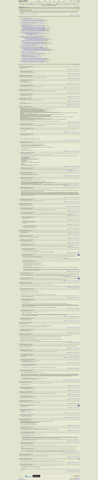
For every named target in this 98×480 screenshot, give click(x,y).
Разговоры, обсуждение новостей (25, 7)
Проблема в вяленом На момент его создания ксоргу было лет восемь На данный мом (32, 59)
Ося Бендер (41, 23)
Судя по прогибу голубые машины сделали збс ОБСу (28, 18)
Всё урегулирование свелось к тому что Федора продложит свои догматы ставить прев (30, 53)
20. (21, 248)
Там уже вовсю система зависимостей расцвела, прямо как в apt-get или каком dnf (33, 33)
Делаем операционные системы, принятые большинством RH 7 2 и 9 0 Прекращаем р (30, 25)
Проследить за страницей (22, 479)
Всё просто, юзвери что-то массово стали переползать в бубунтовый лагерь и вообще (32, 50)
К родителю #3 (70, 87)
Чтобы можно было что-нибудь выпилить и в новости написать (32, 38)
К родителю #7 (70, 166)
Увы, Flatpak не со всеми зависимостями (26, 44)
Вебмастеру (77, 479)
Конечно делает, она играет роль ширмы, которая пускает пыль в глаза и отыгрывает (32, 30)
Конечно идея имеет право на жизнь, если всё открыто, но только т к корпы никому (36, 39)
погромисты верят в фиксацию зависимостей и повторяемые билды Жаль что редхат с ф (33, 49)
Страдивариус (41, 47)
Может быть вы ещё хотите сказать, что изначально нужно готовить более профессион (33, 43)
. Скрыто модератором (23, 102)
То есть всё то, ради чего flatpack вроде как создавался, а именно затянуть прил (29, 47)
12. (19, 230)
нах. (42, 40)
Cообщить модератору (77, 69)
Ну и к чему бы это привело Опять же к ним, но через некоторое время (30, 20)
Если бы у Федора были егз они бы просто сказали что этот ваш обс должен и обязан (30, 36)
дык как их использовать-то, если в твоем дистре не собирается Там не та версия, (31, 58)
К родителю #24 (70, 316)
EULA (44, 27)
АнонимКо (47, 39)
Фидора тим (43, 30)
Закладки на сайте (21, 478)
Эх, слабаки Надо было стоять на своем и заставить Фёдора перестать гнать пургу (30, 23)
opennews (24, 10)
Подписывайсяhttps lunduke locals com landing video (28, 56)
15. (19, 235)
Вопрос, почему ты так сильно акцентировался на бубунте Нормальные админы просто (32, 29)
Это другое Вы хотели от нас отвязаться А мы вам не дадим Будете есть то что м (31, 48)
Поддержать (74, 479)
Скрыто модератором (24, 24)
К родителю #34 (70, 357)
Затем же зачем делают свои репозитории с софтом (28, 37)
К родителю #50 (70, 417)
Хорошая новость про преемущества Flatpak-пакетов (26, 32)
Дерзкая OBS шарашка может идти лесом (27, 22)
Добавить (71, 479)
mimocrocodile (43, 53)
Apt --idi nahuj (27, 34)
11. (20, 123)
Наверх (73, 69)
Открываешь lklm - (24, 55)
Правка (71, 69)
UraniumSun (42, 19)
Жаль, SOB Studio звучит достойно (24, 51)
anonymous (46, 49)
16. (20, 239)
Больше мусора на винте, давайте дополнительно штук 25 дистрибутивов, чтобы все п (30, 45)
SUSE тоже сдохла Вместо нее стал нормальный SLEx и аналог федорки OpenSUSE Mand (32, 27)
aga (23, 401)
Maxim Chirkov (77, 478)
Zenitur (41, 25)
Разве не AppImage (24, 26)
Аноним (36, 18)
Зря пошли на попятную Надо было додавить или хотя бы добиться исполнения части (30, 19)
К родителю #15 (70, 276)
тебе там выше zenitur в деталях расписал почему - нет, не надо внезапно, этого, (31, 42)
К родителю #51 (70, 452)
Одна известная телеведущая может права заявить (28, 52)
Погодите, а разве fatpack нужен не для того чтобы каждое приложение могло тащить (30, 61)
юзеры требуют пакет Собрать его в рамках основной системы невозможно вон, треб (32, 40)
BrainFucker (42, 61)
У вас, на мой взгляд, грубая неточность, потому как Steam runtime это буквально (31, 28)
